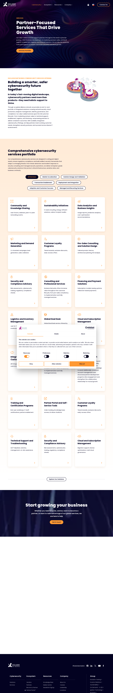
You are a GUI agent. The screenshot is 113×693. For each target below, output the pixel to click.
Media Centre (47, 685)
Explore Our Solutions (56, 479)
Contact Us (104, 5)
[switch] (46, 356)
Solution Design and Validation (74, 177)
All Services (32, 177)
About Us (63, 682)
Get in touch (56, 522)
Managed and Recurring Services (71, 188)
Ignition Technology (96, 690)
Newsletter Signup (48, 687)
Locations (63, 690)
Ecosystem (30, 676)
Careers (62, 685)
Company (64, 676)
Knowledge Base (48, 682)
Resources (47, 676)
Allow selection (56, 364)
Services (12, 685)
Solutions (12, 682)
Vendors (29, 682)
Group (92, 676)
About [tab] (83, 333)
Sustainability (94, 685)
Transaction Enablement (43, 183)
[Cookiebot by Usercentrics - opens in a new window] (86, 328)
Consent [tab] (30, 333)
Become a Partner (32, 687)
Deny (31, 364)
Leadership (63, 687)
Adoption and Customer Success (41, 188)
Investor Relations (95, 682)
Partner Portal (30, 690)
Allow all (82, 364)
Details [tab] (56, 333)
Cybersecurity (15, 676)
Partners (29, 685)
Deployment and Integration (69, 183)
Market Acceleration (49, 177)
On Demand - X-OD (96, 687)
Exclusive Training (95, 679)
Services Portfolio (25, 51)
